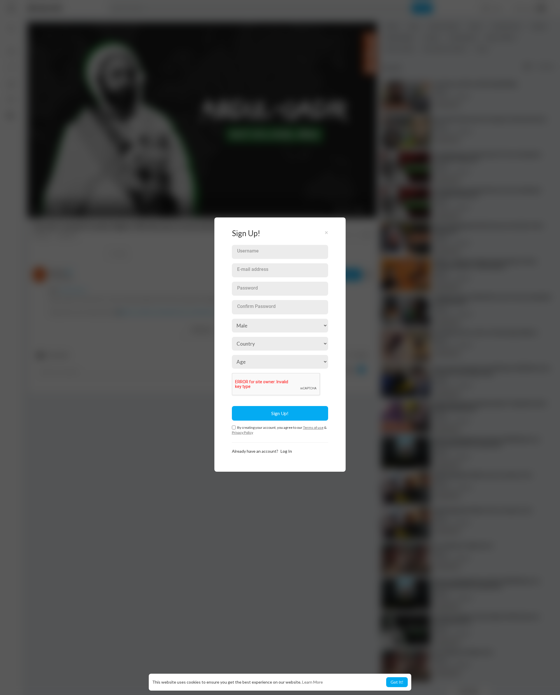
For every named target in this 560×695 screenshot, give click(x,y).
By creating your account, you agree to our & (279, 430)
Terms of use (313, 427)
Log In (286, 451)
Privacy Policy (242, 432)
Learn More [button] (312, 682)
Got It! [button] (397, 682)
